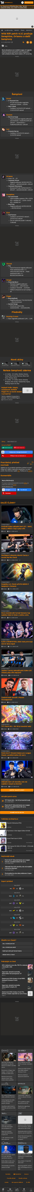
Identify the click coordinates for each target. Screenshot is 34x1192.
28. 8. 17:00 (17, 929)
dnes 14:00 (17, 900)
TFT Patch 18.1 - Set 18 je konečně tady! (16, 726)
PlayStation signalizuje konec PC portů (24, 1107)
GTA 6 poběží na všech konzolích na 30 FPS (23, 1102)
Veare (4, 646)
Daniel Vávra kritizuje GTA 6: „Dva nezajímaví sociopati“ (24, 1137)
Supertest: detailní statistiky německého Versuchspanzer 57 (12, 972)
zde (19, 471)
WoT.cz (3, 975)
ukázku (30, 471)
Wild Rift (16, 30)
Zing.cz (4, 995)
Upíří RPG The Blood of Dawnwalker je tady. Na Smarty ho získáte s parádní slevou (9, 1065)
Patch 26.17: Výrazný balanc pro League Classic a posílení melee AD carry (16, 754)
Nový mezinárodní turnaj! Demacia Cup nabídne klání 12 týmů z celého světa (15, 614)
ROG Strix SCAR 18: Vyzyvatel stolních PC (23, 1075)
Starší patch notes (17, 812)
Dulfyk (5, 589)
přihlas (25, 483)
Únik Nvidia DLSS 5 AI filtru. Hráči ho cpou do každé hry (25, 1132)
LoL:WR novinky (9, 30)
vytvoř (14, 484)
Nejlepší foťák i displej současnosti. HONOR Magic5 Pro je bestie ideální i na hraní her (11, 391)
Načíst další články (17, 790)
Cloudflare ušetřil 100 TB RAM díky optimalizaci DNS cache (8, 1108)
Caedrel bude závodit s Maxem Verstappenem (12, 699)
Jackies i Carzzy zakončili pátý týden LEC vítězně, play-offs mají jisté (16, 672)
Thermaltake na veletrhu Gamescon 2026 (8, 1166)
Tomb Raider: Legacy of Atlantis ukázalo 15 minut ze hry (24, 1097)
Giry (6, 46)
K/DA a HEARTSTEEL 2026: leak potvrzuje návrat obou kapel (17, 643)
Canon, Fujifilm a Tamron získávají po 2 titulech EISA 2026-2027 (25, 1156)
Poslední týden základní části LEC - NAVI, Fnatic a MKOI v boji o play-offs (16, 528)
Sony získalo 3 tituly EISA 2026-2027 (24, 1161)
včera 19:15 (17, 907)
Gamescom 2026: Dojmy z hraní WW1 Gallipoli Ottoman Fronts (13, 979)
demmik (5, 675)
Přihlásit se (29, 2)
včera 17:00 (17, 915)
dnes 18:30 (17, 885)
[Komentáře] (23, 42)
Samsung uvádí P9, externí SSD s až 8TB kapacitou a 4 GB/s (25, 1167)
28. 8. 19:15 (17, 922)
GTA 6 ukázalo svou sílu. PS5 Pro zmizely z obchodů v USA (14, 966)
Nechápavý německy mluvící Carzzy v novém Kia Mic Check (15, 556)
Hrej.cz (3, 968)
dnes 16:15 (17, 892)
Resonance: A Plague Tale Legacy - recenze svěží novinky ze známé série (8, 1072)
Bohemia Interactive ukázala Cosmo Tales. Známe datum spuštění (8, 1078)
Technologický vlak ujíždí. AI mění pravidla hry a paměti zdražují (8, 1101)
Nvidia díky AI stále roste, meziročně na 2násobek (8, 1161)
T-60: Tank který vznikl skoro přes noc (7, 1138)
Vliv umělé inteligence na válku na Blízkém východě (8, 1096)
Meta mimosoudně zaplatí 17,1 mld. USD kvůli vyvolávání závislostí (8, 1156)
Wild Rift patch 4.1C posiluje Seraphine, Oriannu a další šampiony (29, 30)
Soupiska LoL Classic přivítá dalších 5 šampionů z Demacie (15, 585)
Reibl (4, 531)
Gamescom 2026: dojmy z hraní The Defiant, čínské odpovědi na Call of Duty (14, 992)
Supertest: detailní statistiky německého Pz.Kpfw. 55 (11, 986)
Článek (22, 30)
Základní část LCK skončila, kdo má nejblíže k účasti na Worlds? (14, 783)
